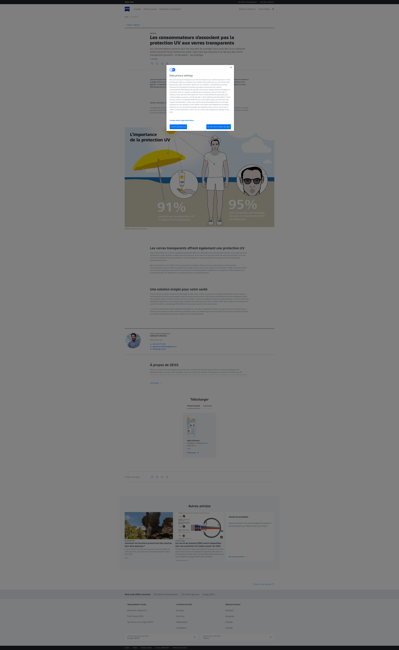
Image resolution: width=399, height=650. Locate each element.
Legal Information (187, 120)
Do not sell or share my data (219, 127)
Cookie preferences (178, 127)
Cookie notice (175, 120)
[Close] (231, 67)
